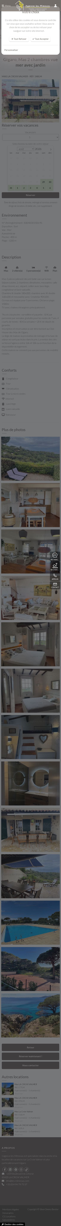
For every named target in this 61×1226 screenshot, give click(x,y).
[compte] (55, 5)
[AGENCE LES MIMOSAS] (30, 5)
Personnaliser (11, 50)
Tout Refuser (20, 39)
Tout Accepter (41, 39)
